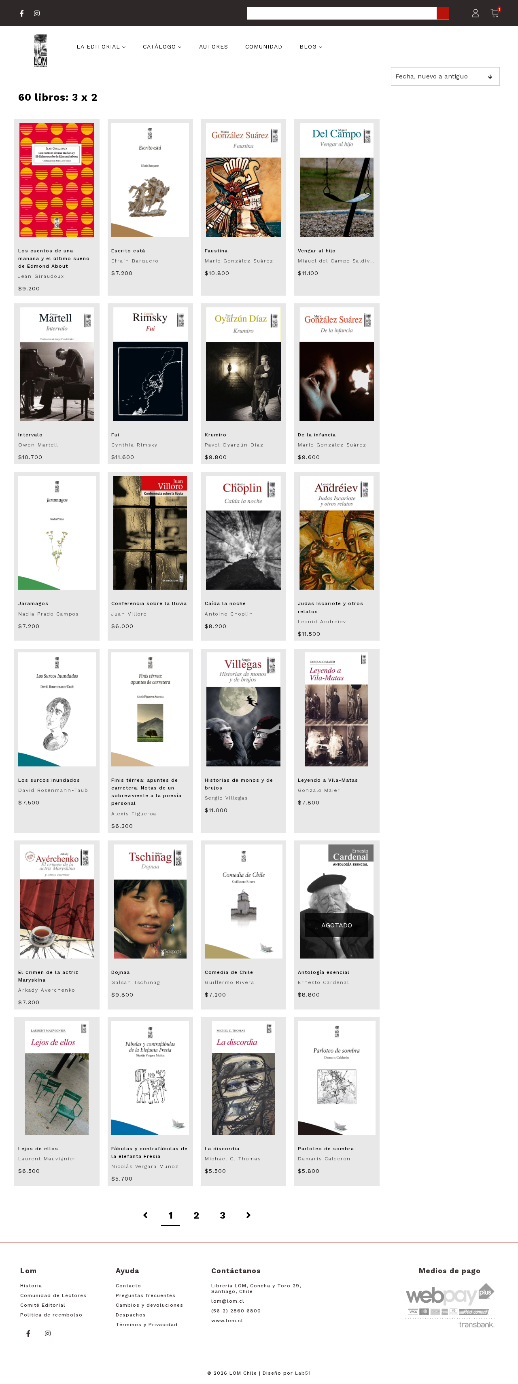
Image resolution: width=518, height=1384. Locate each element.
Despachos (131, 1315)
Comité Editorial (43, 1305)
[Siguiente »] (248, 1216)
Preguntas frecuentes (146, 1295)
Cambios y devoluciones (149, 1305)
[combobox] (348, 14)
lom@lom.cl (227, 1301)
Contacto (128, 1286)
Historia (31, 1286)
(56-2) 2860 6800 (236, 1311)
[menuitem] (101, 46)
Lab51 (303, 1373)
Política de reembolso (51, 1315)
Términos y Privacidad (147, 1324)
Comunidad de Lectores (53, 1295)
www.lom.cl (227, 1320)
